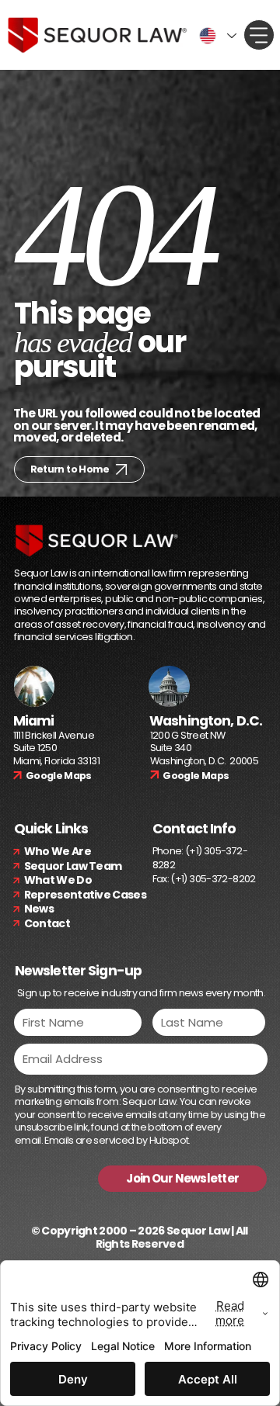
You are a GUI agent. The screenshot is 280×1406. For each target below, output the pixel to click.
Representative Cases (85, 894)
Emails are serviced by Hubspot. (117, 1140)
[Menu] (259, 34)
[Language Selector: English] (215, 35)
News (39, 908)
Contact (47, 923)
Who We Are (57, 851)
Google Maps (59, 775)
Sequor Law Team (73, 866)
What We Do (58, 880)
